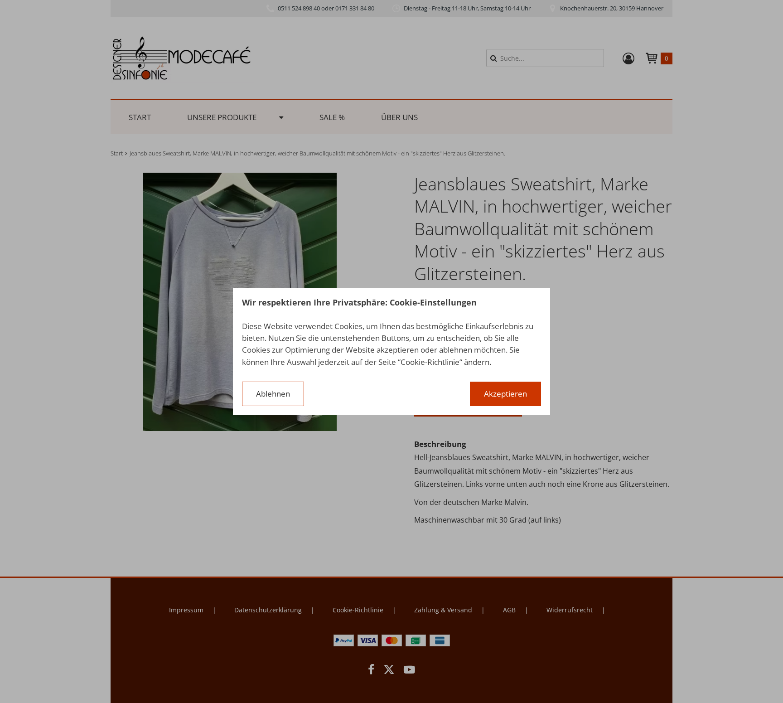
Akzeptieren (505, 393)
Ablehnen (273, 393)
